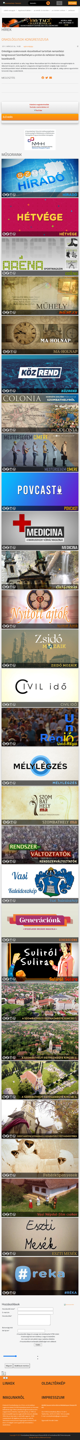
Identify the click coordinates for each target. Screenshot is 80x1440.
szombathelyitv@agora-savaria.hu (57, 1416)
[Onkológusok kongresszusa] (43, 78)
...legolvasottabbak (24, 10)
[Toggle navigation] (59, 3)
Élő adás (72, 3)
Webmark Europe (45, 1437)
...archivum (71, 10)
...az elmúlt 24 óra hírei (41, 10)
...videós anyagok (9, 10)
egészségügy (28, 46)
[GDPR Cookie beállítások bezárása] (2, 1371)
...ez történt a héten (58, 10)
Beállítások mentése (21, 1365)
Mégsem (9, 1365)
